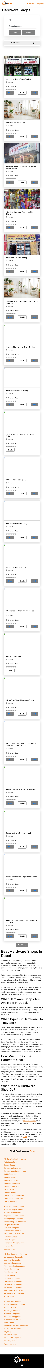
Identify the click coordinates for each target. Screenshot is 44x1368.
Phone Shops (9, 1296)
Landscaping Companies (14, 1257)
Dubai (25, 1137)
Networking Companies (13, 1281)
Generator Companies (12, 1231)
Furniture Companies (12, 1228)
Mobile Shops (9, 1275)
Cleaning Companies (12, 1186)
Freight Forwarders (11, 1225)
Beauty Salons (9, 1165)
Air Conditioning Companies (15, 1159)
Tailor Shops (9, 1323)
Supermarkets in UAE (12, 1320)
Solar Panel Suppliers (12, 1317)
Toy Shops (8, 1332)
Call (10, 93)
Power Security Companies (14, 1304)
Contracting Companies (13, 1198)
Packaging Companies (13, 1287)
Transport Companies (12, 1338)
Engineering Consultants (14, 1216)
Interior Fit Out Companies (14, 1243)
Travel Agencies (10, 1341)
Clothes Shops (10, 1192)
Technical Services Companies (16, 1326)
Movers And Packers (12, 1278)
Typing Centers (10, 1344)
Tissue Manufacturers (12, 1329)
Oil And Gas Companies (13, 1284)
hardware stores (29, 1121)
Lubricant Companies (12, 1263)
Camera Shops (10, 1177)
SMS (34, 93)
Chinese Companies (12, 1183)
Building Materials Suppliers (15, 1171)
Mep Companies (10, 1272)
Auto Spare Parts (10, 1162)
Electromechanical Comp (14, 1206)
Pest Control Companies (13, 1290)
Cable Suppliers (10, 1174)
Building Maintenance (12, 1168)
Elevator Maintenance (12, 1213)
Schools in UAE (10, 1307)
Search (28, 32)
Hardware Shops (10, 1237)
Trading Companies (11, 1335)
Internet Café (9, 1246)
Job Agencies (9, 1249)
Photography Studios (12, 1301)
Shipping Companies (12, 1311)
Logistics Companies (12, 1260)
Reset (14, 32)
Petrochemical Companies (14, 1293)
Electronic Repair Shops (13, 1209)
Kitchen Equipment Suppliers (15, 1254)
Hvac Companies (10, 1240)
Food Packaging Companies (15, 1222)
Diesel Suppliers (10, 1201)
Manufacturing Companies (14, 1266)
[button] (22, 1364)
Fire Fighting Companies (13, 1219)
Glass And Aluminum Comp (14, 1234)
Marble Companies (11, 1269)
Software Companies (12, 1314)
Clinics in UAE (9, 1189)
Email (22, 93)
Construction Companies (14, 1195)
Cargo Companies (11, 1180)
